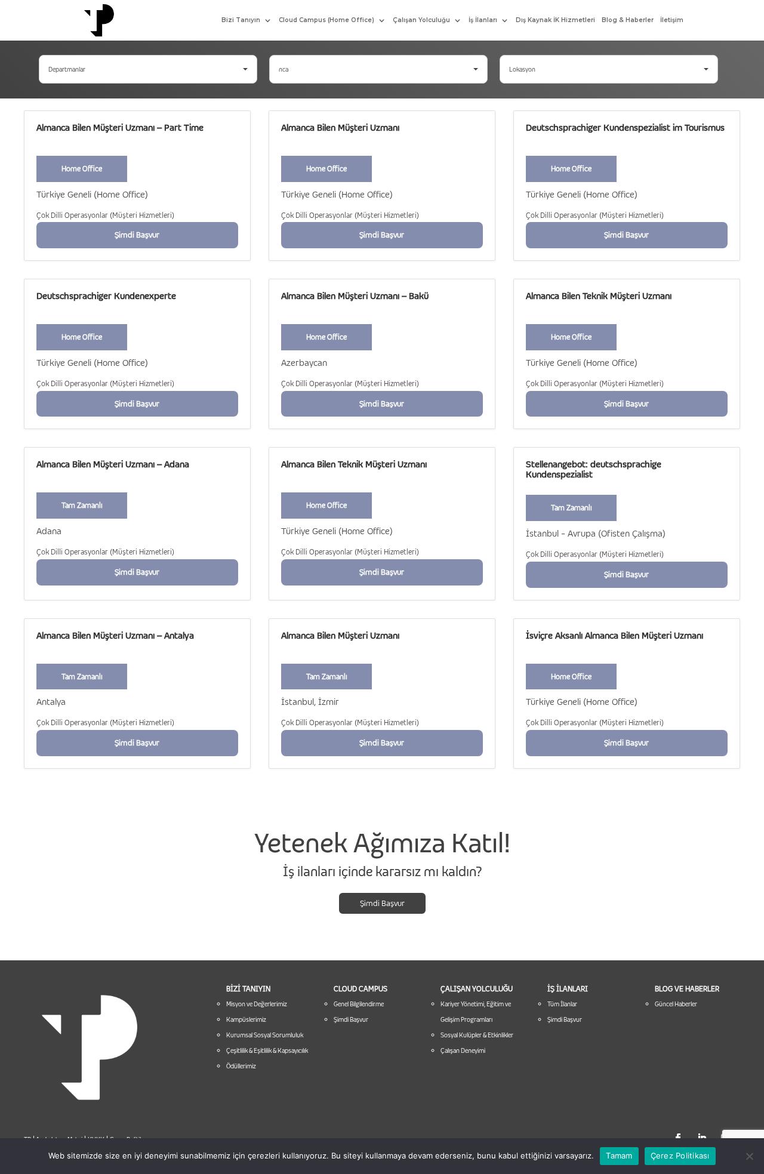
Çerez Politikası (680, 1155)
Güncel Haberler (676, 1004)
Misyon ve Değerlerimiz (256, 1004)
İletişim (671, 20)
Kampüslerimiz (246, 1019)
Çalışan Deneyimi (462, 1050)
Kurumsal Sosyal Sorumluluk (264, 1035)
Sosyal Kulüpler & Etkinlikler (476, 1035)
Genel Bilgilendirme (359, 1004)
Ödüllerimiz (241, 1066)
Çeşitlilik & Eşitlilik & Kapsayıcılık (267, 1050)
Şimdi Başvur (382, 903)
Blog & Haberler (628, 20)
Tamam (619, 1155)
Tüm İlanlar (562, 1004)
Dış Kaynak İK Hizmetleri (555, 20)
